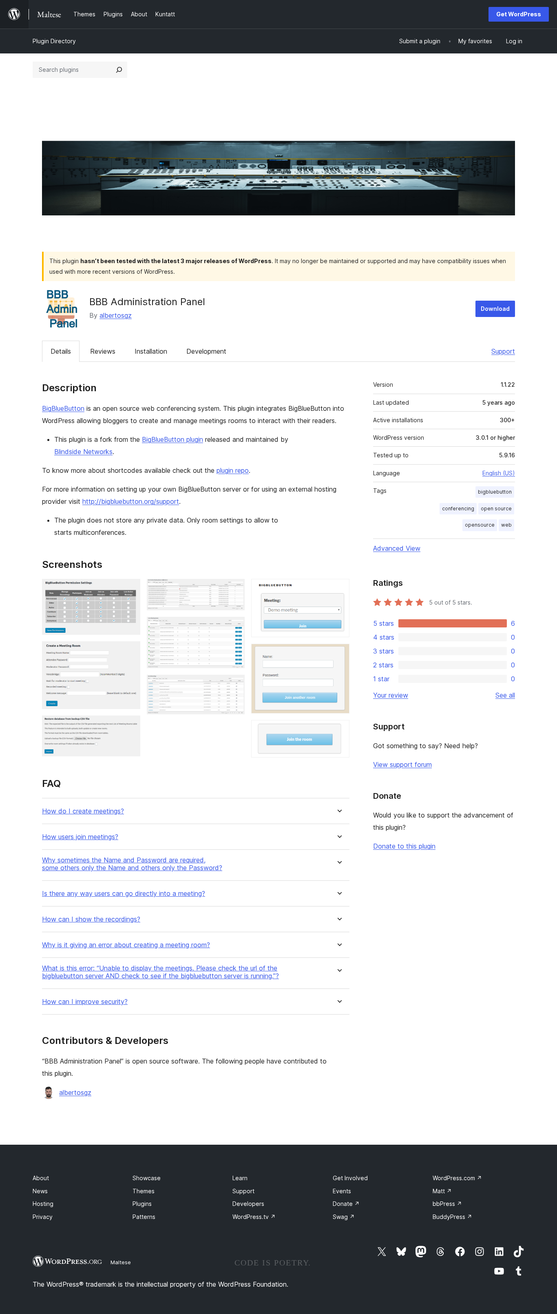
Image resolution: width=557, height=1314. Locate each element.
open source (496, 508)
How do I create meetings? (83, 811)
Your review (390, 695)
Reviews (102, 351)
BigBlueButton (63, 408)
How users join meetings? (80, 837)
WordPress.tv (254, 1216)
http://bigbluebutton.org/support (130, 501)
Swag (344, 1216)
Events (342, 1191)
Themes (144, 1191)
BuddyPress (452, 1216)
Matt (442, 1191)
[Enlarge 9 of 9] (338, 731)
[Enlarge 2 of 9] (129, 652)
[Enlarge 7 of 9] (338, 590)
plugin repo (233, 470)
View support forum (402, 764)
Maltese (121, 1262)
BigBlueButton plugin (172, 439)
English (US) (498, 473)
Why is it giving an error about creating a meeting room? (126, 945)
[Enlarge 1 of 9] (129, 590)
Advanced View (396, 548)
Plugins (142, 1203)
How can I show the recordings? (91, 919)
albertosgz (115, 315)
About (41, 1177)
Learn (240, 1177)
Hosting (43, 1203)
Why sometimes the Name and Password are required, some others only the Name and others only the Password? (132, 864)
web (506, 525)
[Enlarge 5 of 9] (234, 628)
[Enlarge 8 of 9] (338, 655)
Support (503, 351)
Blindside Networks (83, 452)
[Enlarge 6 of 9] (234, 686)
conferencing (458, 508)
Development (206, 351)
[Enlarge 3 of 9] (129, 726)
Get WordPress (518, 14)
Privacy (43, 1216)
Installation (151, 351)
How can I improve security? (85, 1002)
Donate (346, 1203)
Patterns (144, 1216)
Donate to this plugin (404, 846)
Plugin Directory (54, 41)
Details (61, 351)
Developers (248, 1203)
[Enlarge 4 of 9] (234, 590)
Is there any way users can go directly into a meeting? (123, 893)
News (40, 1191)
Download (495, 308)
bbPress (447, 1203)
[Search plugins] (119, 70)
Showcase (147, 1177)
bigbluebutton (495, 492)
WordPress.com (457, 1177)
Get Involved (350, 1177)
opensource (480, 525)
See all (505, 695)
